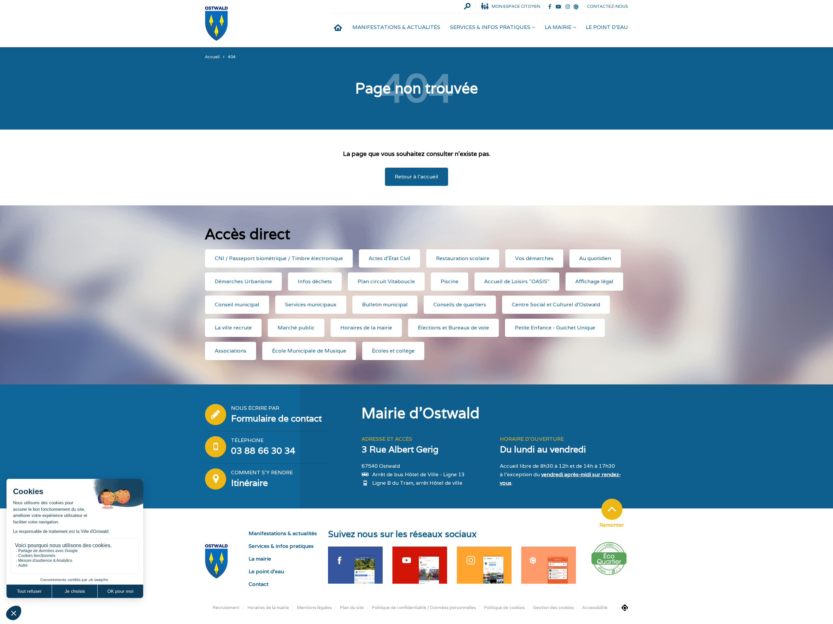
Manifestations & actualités (396, 27)
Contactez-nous (607, 6)
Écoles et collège (393, 350)
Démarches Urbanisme (243, 281)
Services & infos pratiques (490, 27)
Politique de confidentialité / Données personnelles (424, 607)
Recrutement (226, 607)
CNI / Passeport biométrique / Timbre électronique (279, 258)
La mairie (558, 27)
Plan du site (352, 607)
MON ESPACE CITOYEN (516, 6)
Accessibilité (595, 607)
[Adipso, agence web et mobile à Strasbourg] (624, 607)
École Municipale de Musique (309, 350)
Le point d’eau (607, 27)
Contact (258, 584)
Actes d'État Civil (389, 258)
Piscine (449, 281)
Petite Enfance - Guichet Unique (555, 327)
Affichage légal (594, 281)
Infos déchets (315, 281)
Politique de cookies (504, 607)
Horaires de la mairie (366, 327)
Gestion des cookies (553, 607)
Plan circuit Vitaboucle (386, 281)
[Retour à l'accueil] (216, 24)
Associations (230, 350)
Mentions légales (314, 607)
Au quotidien (595, 258)
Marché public (296, 327)
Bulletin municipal (385, 304)
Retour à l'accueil (416, 176)
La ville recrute (233, 327)
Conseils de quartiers (459, 304)
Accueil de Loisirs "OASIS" (517, 281)
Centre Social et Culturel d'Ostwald (556, 304)
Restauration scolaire (462, 258)
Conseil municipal (237, 304)
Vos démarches (534, 258)
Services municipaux (310, 304)
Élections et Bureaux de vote (453, 327)
